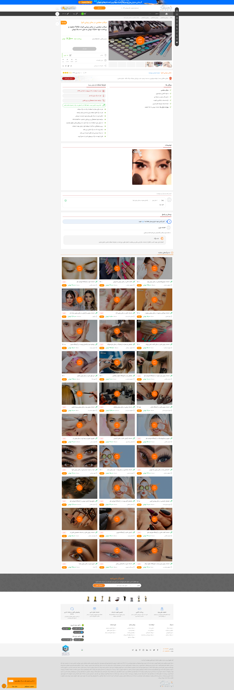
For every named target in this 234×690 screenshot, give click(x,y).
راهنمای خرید (131, 630)
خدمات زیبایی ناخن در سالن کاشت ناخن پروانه (157, 344)
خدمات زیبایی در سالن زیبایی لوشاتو (123, 407)
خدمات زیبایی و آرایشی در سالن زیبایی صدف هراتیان (81, 313)
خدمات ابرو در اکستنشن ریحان (124, 564)
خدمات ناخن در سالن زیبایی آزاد (124, 313)
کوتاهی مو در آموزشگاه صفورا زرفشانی (122, 376)
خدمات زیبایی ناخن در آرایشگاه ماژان (160, 407)
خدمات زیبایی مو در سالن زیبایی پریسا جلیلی (83, 407)
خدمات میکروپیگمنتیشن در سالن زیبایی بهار (158, 282)
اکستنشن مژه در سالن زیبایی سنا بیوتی (159, 470)
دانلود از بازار (65, 629)
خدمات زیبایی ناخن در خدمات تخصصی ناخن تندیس (81, 532)
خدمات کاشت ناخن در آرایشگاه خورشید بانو (158, 532)
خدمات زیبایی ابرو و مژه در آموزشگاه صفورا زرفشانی (156, 564)
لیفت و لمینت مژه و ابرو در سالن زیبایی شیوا (83, 470)
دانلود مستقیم (77, 640)
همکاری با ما (150, 630)
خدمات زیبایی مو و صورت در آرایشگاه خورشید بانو (156, 376)
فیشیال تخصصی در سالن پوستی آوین (159, 501)
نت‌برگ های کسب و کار (110, 633)
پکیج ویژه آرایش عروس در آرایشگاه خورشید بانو (82, 501)
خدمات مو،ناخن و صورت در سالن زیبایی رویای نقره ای (156, 313)
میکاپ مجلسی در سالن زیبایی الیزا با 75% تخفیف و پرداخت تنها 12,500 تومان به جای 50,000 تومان (87, 28)
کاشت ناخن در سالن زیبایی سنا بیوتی (122, 282)
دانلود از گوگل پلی (77, 629)
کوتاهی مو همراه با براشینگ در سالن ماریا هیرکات (119, 344)
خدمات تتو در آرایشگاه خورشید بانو (85, 282)
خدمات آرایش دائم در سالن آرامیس (123, 438)
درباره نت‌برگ (170, 628)
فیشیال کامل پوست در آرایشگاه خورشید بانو (121, 501)
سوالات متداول (131, 637)
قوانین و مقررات (169, 630)
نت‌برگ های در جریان (110, 628)
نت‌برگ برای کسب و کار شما (147, 635)
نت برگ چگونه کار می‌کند (128, 635)
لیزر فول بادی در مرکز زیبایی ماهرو (85, 376)
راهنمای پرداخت (130, 633)
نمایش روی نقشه (68, 78)
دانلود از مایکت (77, 632)
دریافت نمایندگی (149, 633)
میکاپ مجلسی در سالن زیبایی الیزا (94, 22)
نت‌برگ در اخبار (169, 635)
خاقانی (101, 55)
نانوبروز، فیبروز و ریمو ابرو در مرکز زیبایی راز (83, 438)
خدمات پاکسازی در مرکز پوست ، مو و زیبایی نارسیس (119, 470)
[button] (112, 41)
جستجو (100, 8)
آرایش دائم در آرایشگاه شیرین (124, 532)
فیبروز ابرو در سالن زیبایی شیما (86, 564)
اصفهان (156, 14)
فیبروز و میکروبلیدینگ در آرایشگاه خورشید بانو (157, 438)
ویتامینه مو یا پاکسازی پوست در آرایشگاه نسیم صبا (81, 344)
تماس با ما (151, 628)
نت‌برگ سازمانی (130, 628)
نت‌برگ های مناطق (111, 630)
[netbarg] (166, 683)
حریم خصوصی (169, 633)
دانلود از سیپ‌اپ (65, 640)
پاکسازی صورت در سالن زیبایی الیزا (140, 200)
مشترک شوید (99, 585)
